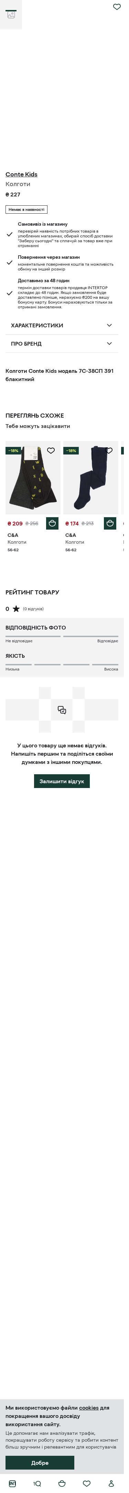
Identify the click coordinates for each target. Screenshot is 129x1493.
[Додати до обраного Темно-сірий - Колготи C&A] (51, 451)
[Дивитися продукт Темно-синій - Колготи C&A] (90, 477)
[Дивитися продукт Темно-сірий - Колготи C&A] (33, 477)
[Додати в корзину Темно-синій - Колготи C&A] (110, 523)
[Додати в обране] (117, 7)
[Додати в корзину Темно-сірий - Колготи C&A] (52, 523)
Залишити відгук (62, 781)
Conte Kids (21, 174)
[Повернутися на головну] (12, 1484)
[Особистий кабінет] (111, 1484)
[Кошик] (62, 1484)
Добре (40, 1462)
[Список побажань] (87, 1484)
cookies (89, 1407)
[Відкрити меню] (37, 1484)
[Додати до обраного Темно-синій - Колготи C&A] (109, 451)
